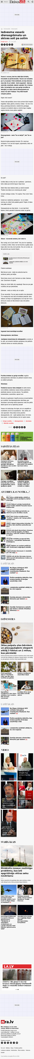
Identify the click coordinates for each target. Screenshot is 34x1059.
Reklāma (8, 1048)
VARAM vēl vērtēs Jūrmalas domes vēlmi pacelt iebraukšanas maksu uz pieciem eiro (19, 558)
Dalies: (10, 427)
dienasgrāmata (18, 421)
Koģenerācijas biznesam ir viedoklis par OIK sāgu (19, 551)
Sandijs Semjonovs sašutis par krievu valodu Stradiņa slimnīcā (20, 608)
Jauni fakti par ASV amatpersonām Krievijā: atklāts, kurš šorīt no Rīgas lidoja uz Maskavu (8, 899)
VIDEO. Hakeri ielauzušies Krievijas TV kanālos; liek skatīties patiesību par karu (19, 525)
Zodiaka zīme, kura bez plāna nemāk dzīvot (24, 693)
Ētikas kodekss (21, 1050)
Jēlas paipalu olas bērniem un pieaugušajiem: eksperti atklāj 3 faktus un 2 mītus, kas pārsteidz (17, 649)
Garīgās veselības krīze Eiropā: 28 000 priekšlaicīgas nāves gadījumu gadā (8, 484)
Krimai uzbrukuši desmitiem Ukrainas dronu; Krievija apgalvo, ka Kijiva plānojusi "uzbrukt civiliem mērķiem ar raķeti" (19, 533)
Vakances (28, 1050)
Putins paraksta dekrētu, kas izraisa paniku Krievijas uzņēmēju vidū (21, 579)
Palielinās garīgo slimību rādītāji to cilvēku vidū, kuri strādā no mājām (23, 484)
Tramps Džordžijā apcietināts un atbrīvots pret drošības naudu (17, 511)
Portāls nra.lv (4, 41)
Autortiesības (14, 1050)
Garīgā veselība (6, 421)
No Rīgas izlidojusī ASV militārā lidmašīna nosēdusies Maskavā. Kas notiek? (20, 570)
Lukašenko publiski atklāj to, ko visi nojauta (18, 262)
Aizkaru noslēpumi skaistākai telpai (24, 674)
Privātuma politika (18, 1048)
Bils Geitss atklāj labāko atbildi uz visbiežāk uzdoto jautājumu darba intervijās (18, 499)
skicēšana (27, 421)
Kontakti (2, 1052)
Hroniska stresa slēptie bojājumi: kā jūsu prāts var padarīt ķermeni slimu (25, 463)
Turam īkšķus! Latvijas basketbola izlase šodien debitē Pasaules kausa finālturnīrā (19, 505)
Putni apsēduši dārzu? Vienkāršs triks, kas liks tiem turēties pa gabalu (7, 675)
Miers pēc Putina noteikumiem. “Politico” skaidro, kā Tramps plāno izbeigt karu (18, 518)
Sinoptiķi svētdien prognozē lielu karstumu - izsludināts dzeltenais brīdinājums (18, 540)
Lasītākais (7, 563)
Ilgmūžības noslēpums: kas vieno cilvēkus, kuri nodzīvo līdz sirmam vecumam (8, 695)
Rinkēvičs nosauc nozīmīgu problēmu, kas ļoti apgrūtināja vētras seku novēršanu (16, 872)
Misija (12, 1048)
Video (5, 750)
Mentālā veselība (8, 423)
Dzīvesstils (7, 29)
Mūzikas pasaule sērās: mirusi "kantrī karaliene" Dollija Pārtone (24, 898)
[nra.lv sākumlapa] (6, 1)
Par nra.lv (3, 1048)
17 (18, 610)
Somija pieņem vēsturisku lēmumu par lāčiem (19, 258)
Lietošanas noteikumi (5, 1050)
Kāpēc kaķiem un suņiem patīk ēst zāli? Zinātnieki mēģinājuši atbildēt (18, 546)
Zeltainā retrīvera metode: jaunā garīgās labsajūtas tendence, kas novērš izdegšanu (8, 464)
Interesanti (14, 29)
